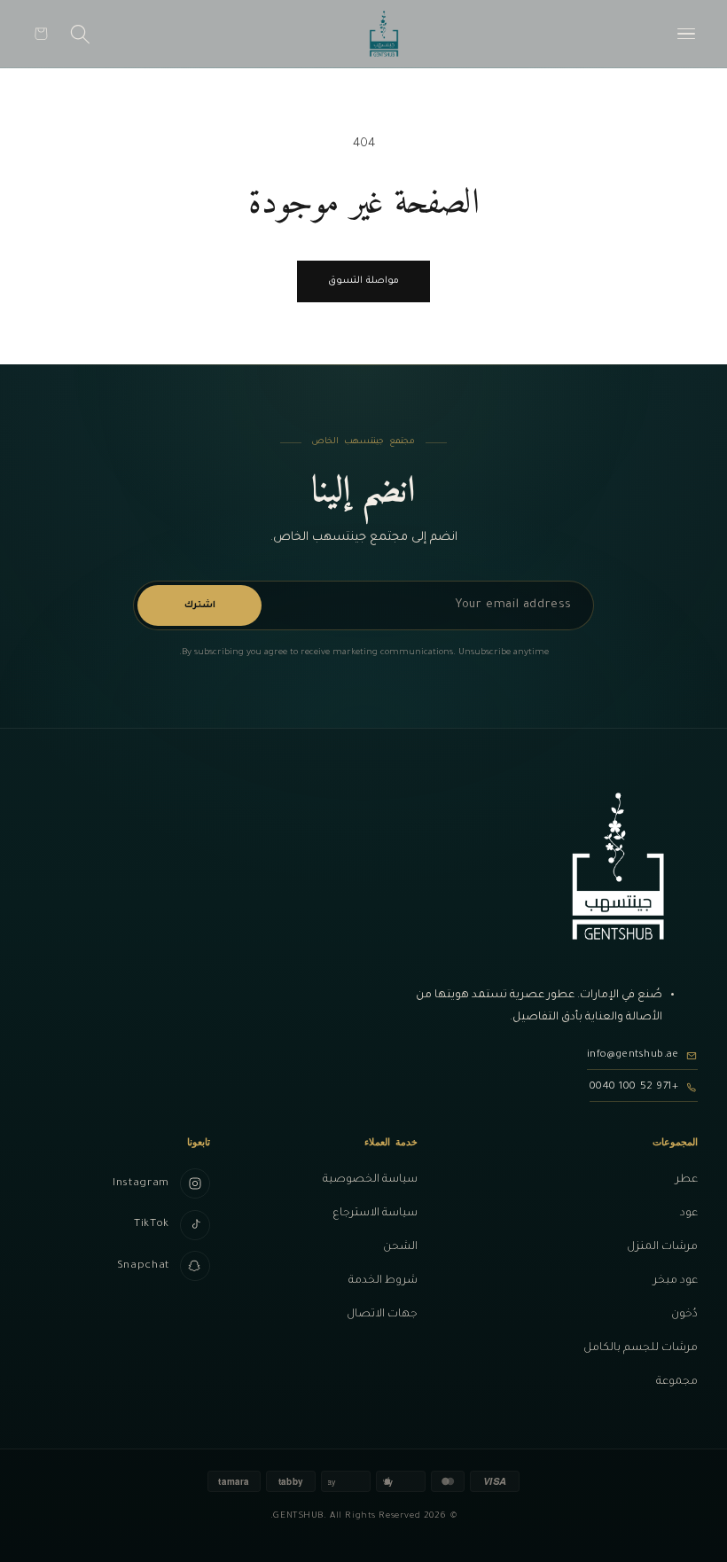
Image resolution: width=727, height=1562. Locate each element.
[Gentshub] (384, 34)
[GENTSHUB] (618, 866)
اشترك (199, 605)
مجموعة (677, 1382)
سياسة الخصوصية (370, 1180)
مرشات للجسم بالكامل (641, 1348)
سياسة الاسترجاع (375, 1213)
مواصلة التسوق (363, 281)
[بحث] (80, 33)
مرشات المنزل (662, 1247)
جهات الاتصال (382, 1314)
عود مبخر (675, 1281)
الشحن (400, 1247)
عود (689, 1213)
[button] (40, 33)
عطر (687, 1180)
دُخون (684, 1314)
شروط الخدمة (383, 1281)
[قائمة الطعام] (686, 33)
